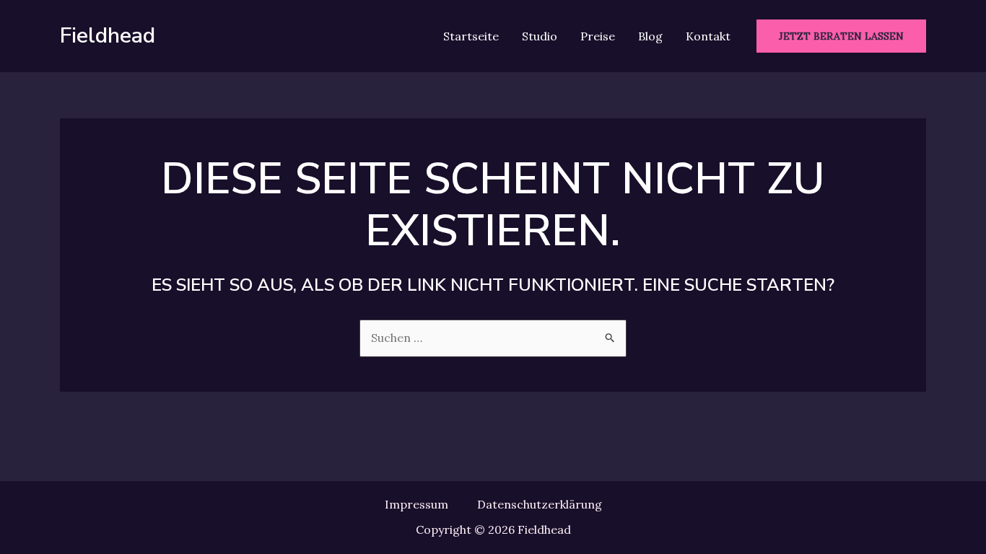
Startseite (471, 36)
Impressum (416, 504)
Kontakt (708, 36)
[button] (841, 36)
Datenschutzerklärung (539, 504)
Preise (597, 36)
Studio (539, 36)
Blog (650, 36)
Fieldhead (107, 35)
